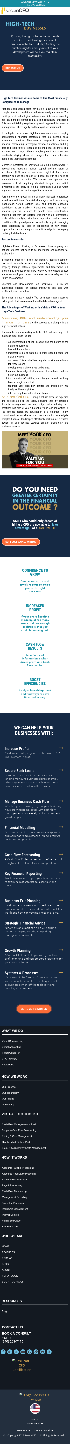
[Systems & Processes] (61, 972)
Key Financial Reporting (23, 873)
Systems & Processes (22, 973)
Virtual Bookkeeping (12, 1041)
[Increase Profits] (61, 748)
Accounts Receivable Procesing (19, 1173)
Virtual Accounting (11, 1047)
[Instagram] (9, 1351)
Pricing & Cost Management (17, 1136)
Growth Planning (18, 950)
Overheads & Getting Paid (16, 1142)
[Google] (29, 1351)
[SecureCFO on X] (16, 1351)
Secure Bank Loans (19, 770)
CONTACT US (12, 1327)
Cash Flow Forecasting (22, 855)
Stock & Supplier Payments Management (24, 1147)
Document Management (15, 1208)
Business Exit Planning (23, 901)
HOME (5, 1246)
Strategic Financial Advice (25, 923)
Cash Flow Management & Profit (19, 1124)
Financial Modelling (20, 827)
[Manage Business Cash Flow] (61, 801)
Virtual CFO (8, 1064)
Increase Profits (17, 748)
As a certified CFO (15, 397)
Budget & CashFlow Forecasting (19, 1130)
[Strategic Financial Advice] (61, 922)
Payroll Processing (12, 1185)
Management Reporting (14, 1197)
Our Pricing (8, 1098)
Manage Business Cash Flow (27, 801)
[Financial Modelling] (61, 827)
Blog (4, 1311)
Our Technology (10, 1092)
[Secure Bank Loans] (61, 770)
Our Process (9, 1086)
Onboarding (8, 1104)
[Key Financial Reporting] (61, 873)
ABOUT (6, 1269)
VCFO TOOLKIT (11, 1275)
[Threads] (49, 1351)
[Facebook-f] (3, 1351)
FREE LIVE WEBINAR (35, 4)
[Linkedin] (42, 1351)
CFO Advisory (9, 1058)
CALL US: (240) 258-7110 (35, 1)
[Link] (36, 1351)
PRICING (7, 1258)
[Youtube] (22, 1351)
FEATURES (8, 1252)
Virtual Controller (11, 1052)
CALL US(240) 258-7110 (12, 1340)
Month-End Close (11, 1220)
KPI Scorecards (10, 1226)
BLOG (5, 1264)
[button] (65, 11)
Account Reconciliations (15, 1179)
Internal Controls (10, 1214)
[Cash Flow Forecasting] (61, 854)
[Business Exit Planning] (61, 900)
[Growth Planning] (61, 950)
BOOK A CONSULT (12, 1281)
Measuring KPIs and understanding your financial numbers (35, 320)
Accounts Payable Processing (18, 1167)
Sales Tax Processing (13, 1203)
